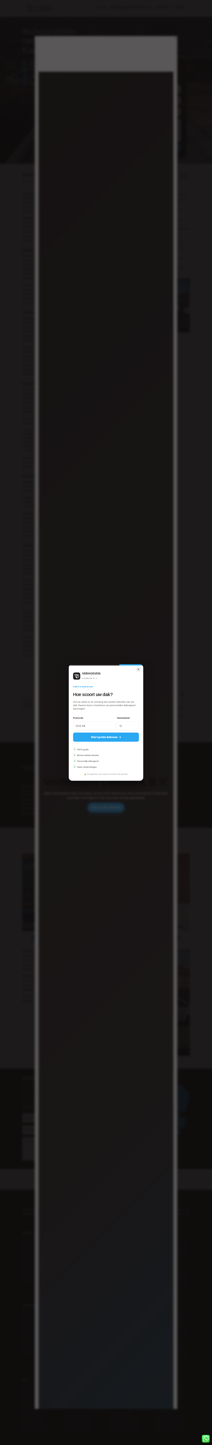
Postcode (78, 718)
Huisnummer (123, 718)
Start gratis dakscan (106, 737)
